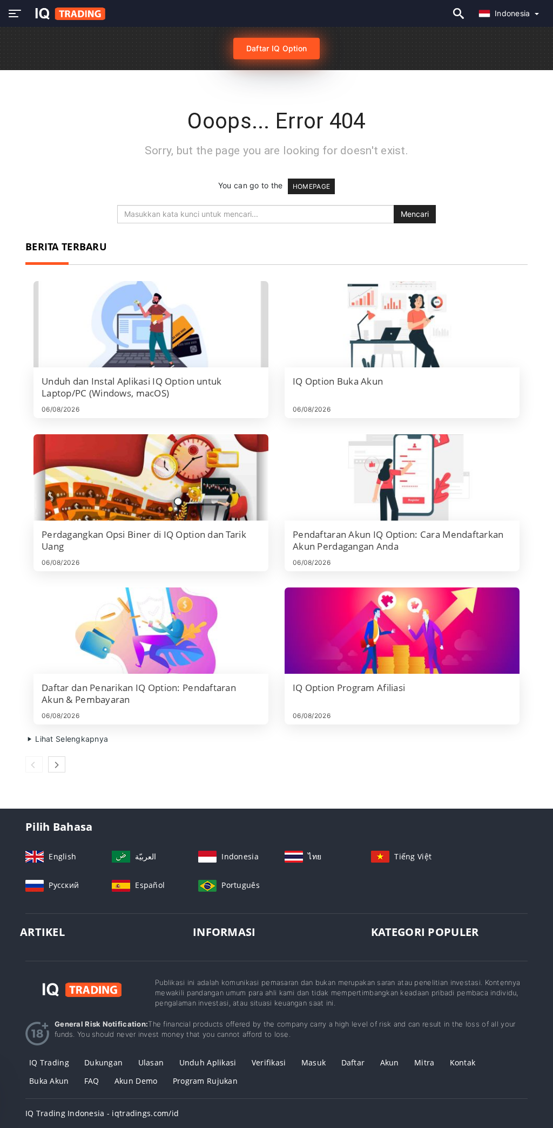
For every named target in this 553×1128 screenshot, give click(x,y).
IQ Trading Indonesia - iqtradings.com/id (102, 1113)
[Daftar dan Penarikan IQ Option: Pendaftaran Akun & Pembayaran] (150, 630)
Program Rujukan (205, 1081)
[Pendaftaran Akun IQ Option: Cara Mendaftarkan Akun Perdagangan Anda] (402, 477)
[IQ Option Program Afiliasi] (402, 630)
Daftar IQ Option (276, 48)
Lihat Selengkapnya (70, 738)
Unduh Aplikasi (208, 1062)
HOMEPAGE (311, 186)
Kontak (463, 1062)
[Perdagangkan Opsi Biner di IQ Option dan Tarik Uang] (150, 477)
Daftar (353, 1062)
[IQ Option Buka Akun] (402, 324)
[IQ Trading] (82, 988)
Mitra (424, 1062)
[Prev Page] (34, 764)
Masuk (313, 1062)
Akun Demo (136, 1081)
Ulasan (151, 1062)
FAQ (91, 1081)
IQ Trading (49, 1062)
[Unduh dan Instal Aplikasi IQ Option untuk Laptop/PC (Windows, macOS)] (150, 324)
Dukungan (103, 1062)
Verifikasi (269, 1062)
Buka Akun (49, 1081)
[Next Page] (56, 764)
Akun (389, 1062)
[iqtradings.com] (67, 14)
